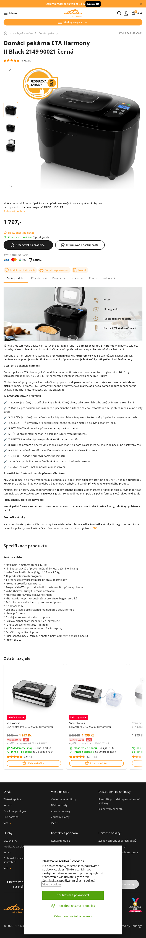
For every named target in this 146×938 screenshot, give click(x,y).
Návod (82, 270)
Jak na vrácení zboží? (110, 809)
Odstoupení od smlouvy (114, 792)
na (42, 751)
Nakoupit (93, 4)
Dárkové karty (59, 805)
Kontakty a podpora (64, 833)
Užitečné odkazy (109, 833)
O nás (7, 792)
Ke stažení (77, 278)
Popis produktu (15, 278)
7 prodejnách (41, 237)
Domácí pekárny (48, 33)
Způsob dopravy (60, 811)
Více (6, 823)
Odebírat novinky (122, 884)
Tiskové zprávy (12, 799)
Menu (10, 13)
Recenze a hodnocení (102, 278)
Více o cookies (51, 884)
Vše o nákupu (60, 792)
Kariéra (8, 805)
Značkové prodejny (15, 811)
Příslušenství (39, 278)
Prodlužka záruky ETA (16, 846)
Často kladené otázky (63, 799)
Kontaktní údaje (60, 840)
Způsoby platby (60, 817)
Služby (8, 833)
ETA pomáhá (11, 817)
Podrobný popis (13, 211)
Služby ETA (10, 840)
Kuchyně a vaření (23, 33)
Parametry (58, 278)
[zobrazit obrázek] (11, 70)
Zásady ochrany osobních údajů (117, 840)
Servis (7, 852)
